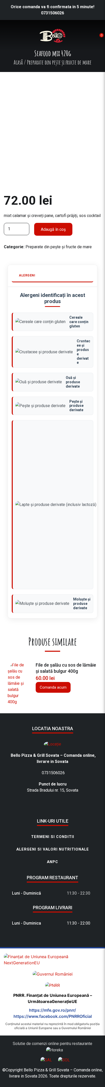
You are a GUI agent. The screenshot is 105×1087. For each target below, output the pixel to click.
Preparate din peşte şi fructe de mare (58, 246)
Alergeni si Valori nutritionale (52, 849)
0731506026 (52, 13)
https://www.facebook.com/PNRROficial (53, 1016)
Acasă (18, 62)
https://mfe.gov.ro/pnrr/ (52, 1010)
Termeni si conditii (52, 836)
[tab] (52, 275)
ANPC (52, 862)
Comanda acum (53, 687)
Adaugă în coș (53, 229)
